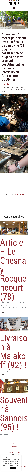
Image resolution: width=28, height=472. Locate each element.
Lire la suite (2, 312)
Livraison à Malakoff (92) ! (13, 351)
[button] (14, 8)
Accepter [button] (13, 467)
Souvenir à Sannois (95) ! (14, 413)
